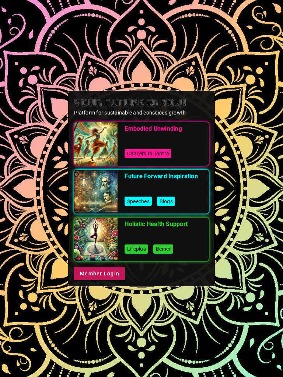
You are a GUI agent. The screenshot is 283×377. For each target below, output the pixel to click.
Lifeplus (136, 249)
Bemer (163, 249)
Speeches (138, 201)
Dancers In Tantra (148, 153)
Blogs (166, 201)
